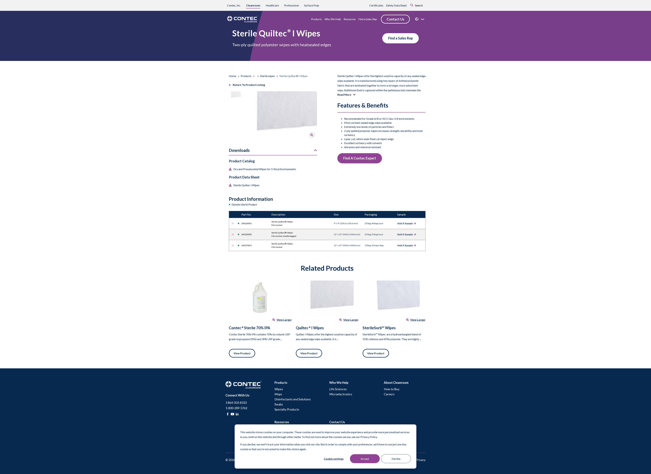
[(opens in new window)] (227, 414)
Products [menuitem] (280, 382)
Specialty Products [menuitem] (286, 409)
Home (233, 76)
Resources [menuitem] (281, 422)
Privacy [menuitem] (421, 459)
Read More (344, 94)
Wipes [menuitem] (278, 389)
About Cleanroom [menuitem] (396, 382)
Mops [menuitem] (278, 394)
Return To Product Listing (248, 84)
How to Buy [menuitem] (391, 389)
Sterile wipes (267, 76)
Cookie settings (334, 458)
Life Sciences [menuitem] (338, 389)
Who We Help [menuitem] (338, 382)
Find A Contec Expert (359, 158)
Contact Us (395, 19)
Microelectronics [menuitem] (340, 394)
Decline (396, 458)
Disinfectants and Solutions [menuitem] (292, 399)
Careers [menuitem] (389, 394)
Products (246, 76)
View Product (242, 353)
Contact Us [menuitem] (337, 422)
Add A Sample (405, 223)
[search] (407, 5)
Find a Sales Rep (400, 38)
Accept (365, 458)
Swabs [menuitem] (278, 404)
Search (419, 5)
